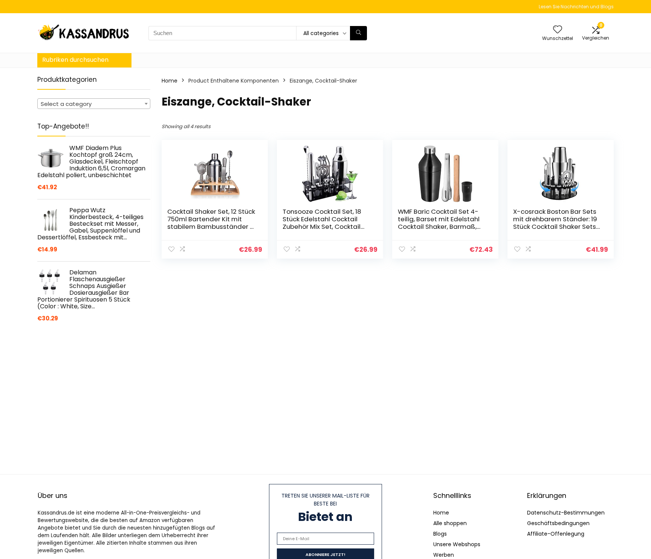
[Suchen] (358, 33)
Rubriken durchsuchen (75, 59)
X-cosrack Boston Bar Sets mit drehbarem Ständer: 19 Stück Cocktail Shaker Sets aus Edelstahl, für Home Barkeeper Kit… (555, 226)
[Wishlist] (557, 30)
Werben (443, 555)
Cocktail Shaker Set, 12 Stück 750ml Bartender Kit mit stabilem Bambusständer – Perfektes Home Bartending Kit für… (211, 226)
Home (169, 80)
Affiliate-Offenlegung (555, 534)
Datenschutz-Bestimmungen (566, 512)
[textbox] (94, 104)
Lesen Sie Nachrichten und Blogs (576, 6)
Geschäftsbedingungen (558, 523)
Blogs (440, 534)
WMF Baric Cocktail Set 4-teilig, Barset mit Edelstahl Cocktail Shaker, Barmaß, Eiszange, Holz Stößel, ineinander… (439, 226)
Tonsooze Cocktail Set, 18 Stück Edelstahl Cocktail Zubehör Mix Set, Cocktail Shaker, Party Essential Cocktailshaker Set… (322, 226)
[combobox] (93, 103)
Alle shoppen (450, 523)
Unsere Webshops (456, 544)
